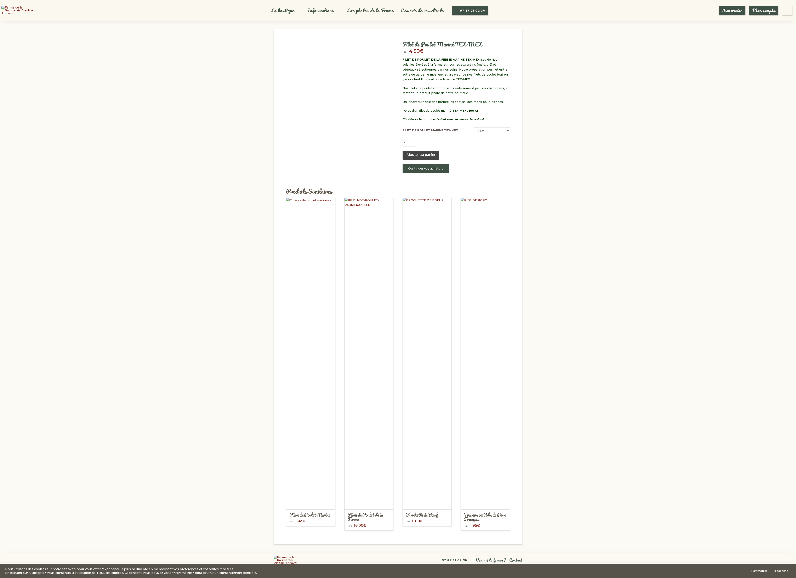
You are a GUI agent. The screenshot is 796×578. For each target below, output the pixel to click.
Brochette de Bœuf (422, 514)
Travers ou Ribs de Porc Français (485, 517)
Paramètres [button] (759, 570)
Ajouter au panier (420, 155)
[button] (285, 10)
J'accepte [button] (781, 570)
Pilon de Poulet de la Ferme (365, 517)
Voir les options (310, 502)
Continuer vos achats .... (425, 168)
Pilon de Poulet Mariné (309, 514)
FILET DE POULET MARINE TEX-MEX (430, 130)
